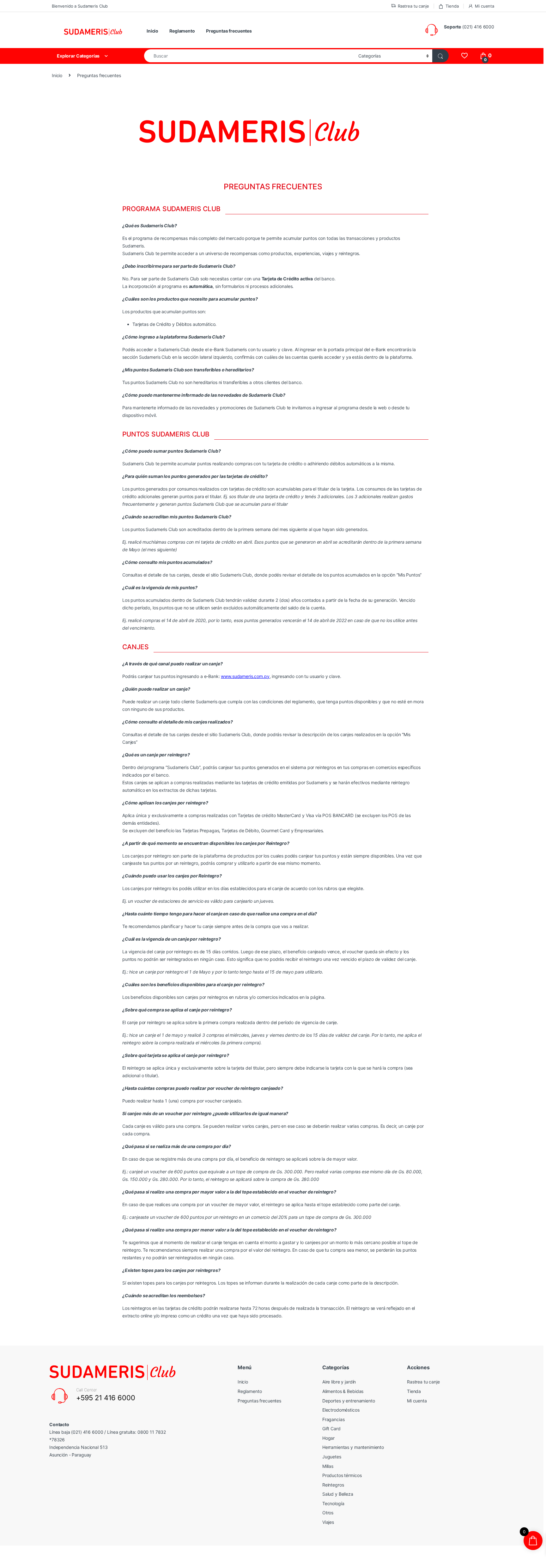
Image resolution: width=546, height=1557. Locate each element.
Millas (327, 1466)
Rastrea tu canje (413, 6)
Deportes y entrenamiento (348, 1400)
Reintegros (333, 1484)
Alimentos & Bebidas (342, 1391)
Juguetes (331, 1456)
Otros (327, 1512)
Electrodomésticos (341, 1410)
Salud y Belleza (337, 1494)
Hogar (328, 1438)
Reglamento (182, 31)
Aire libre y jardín (339, 1381)
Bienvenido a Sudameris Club (80, 6)
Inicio (152, 31)
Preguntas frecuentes (229, 31)
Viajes (328, 1522)
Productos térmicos (341, 1475)
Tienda (452, 6)
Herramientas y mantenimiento (353, 1447)
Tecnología (333, 1503)
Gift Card (331, 1428)
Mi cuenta (484, 6)
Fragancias (333, 1419)
